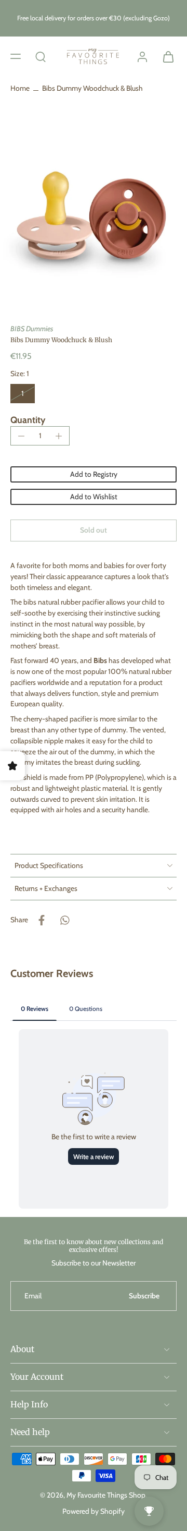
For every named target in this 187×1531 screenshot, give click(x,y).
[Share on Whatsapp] (64, 920)
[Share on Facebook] (41, 920)
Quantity (27, 419)
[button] (15, 56)
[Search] (40, 56)
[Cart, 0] (165, 56)
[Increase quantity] (58, 436)
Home (20, 88)
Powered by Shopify (93, 1511)
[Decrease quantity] (21, 436)
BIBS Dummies (31, 328)
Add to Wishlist (93, 496)
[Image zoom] (93, 215)
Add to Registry (93, 474)
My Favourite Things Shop (105, 1495)
